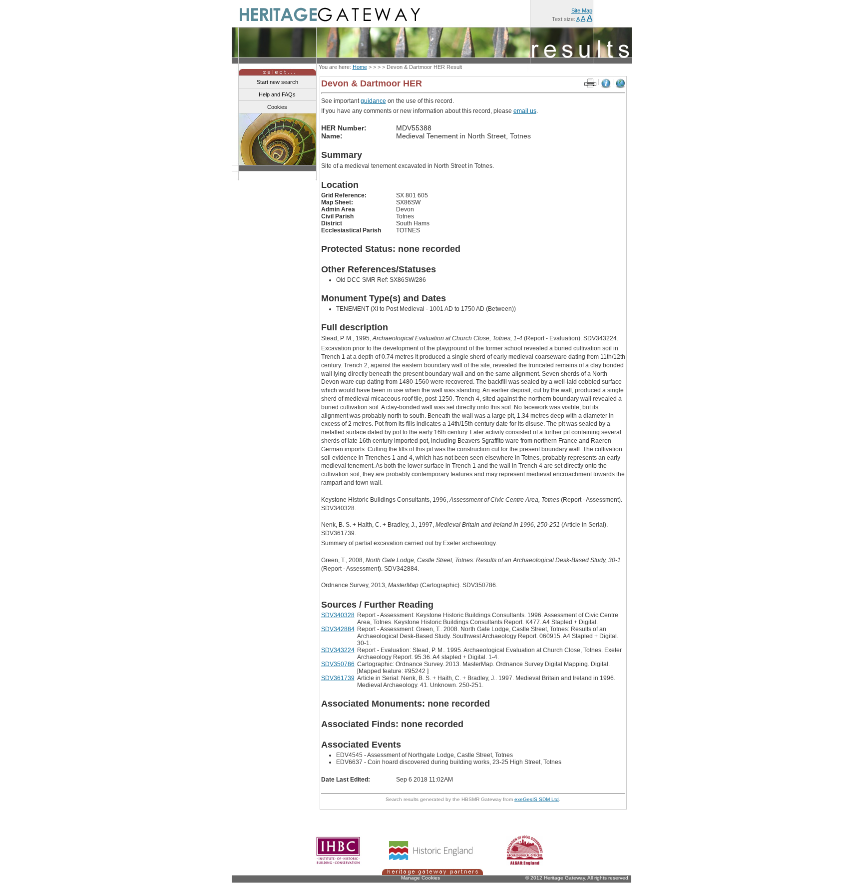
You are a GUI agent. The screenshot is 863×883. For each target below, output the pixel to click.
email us (524, 110)
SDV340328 (338, 615)
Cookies (277, 107)
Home (360, 67)
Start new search (277, 82)
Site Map (581, 10)
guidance (373, 100)
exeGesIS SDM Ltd (536, 799)
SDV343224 (338, 650)
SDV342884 (338, 629)
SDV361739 (338, 678)
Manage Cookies (420, 878)
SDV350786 (338, 664)
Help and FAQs (277, 94)
